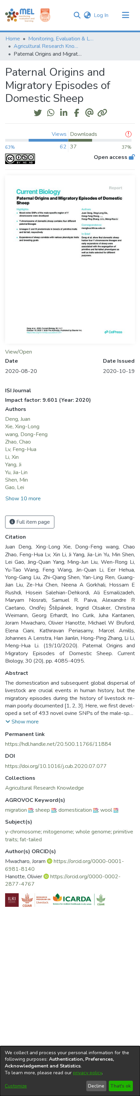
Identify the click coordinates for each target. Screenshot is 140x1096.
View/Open (18, 352)
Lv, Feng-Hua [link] (20, 449)
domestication (75, 810)
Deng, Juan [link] (17, 419)
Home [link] (12, 38)
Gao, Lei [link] (14, 487)
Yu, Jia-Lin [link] (16, 472)
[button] (77, 15)
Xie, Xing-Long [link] (22, 426)
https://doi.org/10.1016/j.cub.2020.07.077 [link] (56, 766)
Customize (16, 1086)
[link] (44, 788)
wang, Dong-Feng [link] (26, 434)
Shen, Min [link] (16, 480)
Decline (96, 1086)
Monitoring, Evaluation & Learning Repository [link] (62, 38)
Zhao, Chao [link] (18, 442)
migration (16, 810)
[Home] (19, 15)
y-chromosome (23, 832)
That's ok (120, 1086)
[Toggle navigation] (125, 15)
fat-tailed (31, 839)
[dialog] (70, 1071)
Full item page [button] (32, 522)
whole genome (93, 832)
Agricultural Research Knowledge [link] (48, 46)
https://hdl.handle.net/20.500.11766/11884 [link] (58, 744)
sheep (42, 810)
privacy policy (87, 1073)
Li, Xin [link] (12, 457)
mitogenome (58, 832)
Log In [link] (101, 15)
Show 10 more (23, 498)
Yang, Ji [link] (13, 464)
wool (106, 810)
